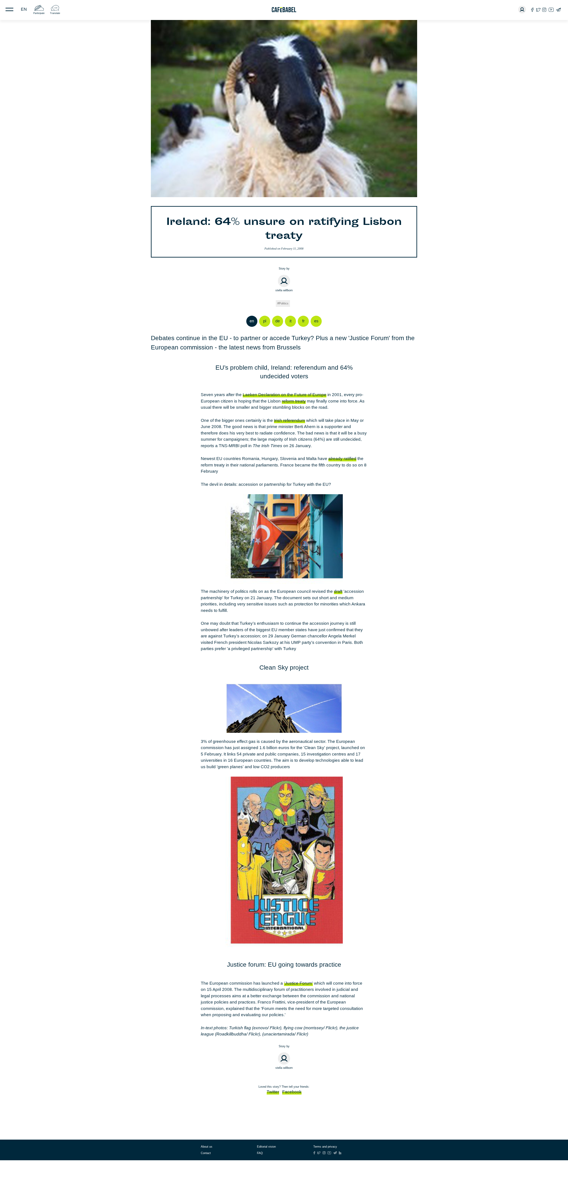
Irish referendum (289, 420)
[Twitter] (538, 10)
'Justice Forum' (298, 983)
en (24, 9)
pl (264, 321)
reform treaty (294, 401)
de (277, 321)
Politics (283, 303)
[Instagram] (544, 10)
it (291, 321)
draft (338, 591)
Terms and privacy (325, 1146)
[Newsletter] (558, 10)
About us (206, 1146)
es (316, 321)
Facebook (292, 1091)
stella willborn (284, 290)
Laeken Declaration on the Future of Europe (284, 394)
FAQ (260, 1153)
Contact (206, 1153)
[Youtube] (551, 10)
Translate (55, 13)
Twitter (273, 1091)
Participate (39, 13)
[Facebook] (532, 10)
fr (303, 321)
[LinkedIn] (340, 1152)
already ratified (342, 458)
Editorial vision (266, 1146)
